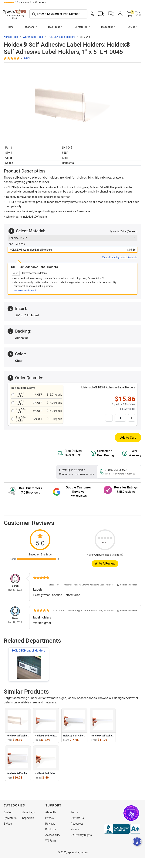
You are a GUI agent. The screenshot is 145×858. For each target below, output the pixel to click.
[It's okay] (104, 538)
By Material (81, 26)
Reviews (50, 823)
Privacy (49, 817)
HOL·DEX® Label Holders (28, 650)
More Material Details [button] (25, 290)
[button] (111, 14)
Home (10, 26)
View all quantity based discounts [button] (119, 257)
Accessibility (52, 834)
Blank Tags (54, 26)
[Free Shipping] (101, 14)
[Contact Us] (93, 14)
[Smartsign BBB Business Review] (122, 829)
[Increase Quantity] (131, 418)
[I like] (108, 538)
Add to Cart (128, 437)
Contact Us (77, 817)
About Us (50, 812)
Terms (75, 812)
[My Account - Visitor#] (120, 14)
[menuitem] (10, 27)
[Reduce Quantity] (109, 418)
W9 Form (50, 840)
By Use (131, 26)
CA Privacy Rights (81, 834)
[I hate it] (98, 538)
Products (50, 829)
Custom (29, 26)
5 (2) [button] (27, 57)
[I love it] (111, 538)
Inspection (107, 26)
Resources (77, 823)
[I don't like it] (101, 538)
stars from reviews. (30, 2)
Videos (75, 829)
